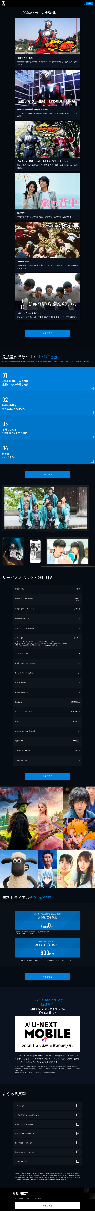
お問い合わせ (38, 1198)
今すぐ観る (47, 333)
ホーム (14, 1198)
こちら (49, 645)
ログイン (89, 3)
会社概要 (21, 1198)
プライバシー (28, 1198)
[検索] (83, 3)
